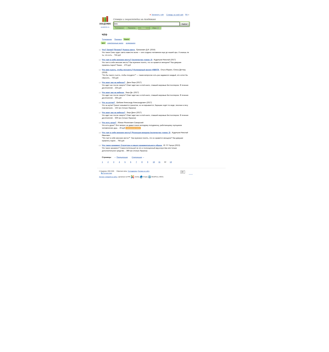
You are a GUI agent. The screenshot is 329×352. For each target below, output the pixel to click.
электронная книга (133, 128)
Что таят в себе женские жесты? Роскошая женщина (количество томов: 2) (136, 133)
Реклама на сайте (143, 171)
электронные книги (115, 43)
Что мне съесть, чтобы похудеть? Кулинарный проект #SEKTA (130, 70)
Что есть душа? (109, 122)
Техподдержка (132, 171)
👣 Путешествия (106, 173)
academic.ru (105, 27)
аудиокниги (130, 43)
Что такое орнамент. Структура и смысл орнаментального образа (132, 145)
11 (159, 162)
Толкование (107, 39)
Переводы (131, 28)
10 (154, 162)
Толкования (119, 28)
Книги (143, 28)
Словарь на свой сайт (174, 15)
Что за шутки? (108, 102)
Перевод (118, 39)
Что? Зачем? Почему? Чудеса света (118, 50)
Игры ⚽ (155, 28)
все (103, 43)
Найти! (184, 24)
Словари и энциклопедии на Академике (134, 19)
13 (171, 162)
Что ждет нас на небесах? (113, 82)
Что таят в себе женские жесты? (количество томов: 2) (127, 60)
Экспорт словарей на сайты (108, 177)
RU (186, 15)
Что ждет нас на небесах (113, 92)
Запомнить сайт (158, 15)
